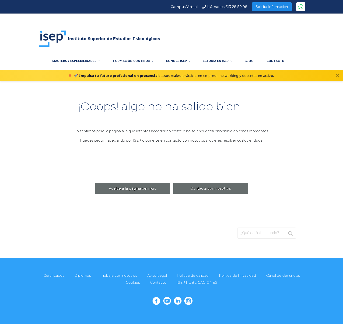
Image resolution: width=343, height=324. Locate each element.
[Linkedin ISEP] (178, 301)
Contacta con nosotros (210, 188)
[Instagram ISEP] (188, 301)
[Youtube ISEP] (167, 301)
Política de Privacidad (237, 275)
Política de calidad (193, 275)
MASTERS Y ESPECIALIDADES (74, 61)
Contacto (158, 282)
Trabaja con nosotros (119, 275)
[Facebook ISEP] (156, 301)
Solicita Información (272, 7)
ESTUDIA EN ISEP (216, 61)
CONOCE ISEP (176, 61)
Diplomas (82, 275)
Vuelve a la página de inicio (132, 188)
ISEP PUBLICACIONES (197, 282)
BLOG (249, 61)
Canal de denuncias (283, 275)
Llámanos (227, 6)
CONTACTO (275, 61)
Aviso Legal (157, 275)
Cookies (133, 282)
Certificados (53, 275)
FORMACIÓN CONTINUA (131, 61)
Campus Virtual (184, 6)
